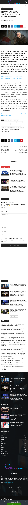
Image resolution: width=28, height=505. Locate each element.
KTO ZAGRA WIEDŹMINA (19, 127)
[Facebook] (12, 26)
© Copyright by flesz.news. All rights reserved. (11, 498)
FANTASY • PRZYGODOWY (15, 5)
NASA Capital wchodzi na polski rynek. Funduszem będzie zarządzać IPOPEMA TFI (18, 310)
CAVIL (6, 120)
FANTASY (10, 120)
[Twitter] (15, 26)
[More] (24, 26)
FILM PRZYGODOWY (5, 122)
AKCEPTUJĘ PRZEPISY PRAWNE (14, 504)
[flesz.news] (14, 466)
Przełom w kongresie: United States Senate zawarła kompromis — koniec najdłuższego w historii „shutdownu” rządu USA (13, 344)
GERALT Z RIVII (13, 122)
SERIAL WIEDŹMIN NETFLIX (14, 129)
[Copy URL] (2, 26)
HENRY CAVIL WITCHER (16, 125)
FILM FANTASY (15, 120)
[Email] (5, 26)
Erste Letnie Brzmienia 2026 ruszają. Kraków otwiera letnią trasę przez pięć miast (18, 285)
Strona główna (4, 5)
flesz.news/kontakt (9, 482)
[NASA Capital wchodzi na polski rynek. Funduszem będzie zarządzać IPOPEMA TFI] (5, 311)
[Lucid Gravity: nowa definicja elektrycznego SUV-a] (5, 409)
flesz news (6, 20)
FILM (8, 5)
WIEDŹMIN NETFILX (5, 131)
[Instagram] (15, 492)
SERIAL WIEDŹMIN (5, 129)
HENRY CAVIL (19, 122)
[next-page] (4, 195)
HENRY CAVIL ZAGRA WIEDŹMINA (8, 127)
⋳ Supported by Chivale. (7, 499)
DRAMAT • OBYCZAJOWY (4, 174)
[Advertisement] (14, 263)
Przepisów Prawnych (16, 502)
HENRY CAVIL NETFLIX (15, 123)
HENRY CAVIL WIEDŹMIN (6, 125)
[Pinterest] (21, 26)
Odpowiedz (3, 207)
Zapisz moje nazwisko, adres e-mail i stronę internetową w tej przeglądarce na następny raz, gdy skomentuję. (13, 240)
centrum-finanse (4, 362)
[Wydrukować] (9, 26)
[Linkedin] (18, 26)
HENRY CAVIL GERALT (6, 123)
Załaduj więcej (13, 316)
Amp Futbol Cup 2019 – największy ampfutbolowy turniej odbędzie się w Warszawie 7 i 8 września (18, 424)
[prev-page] (2, 195)
